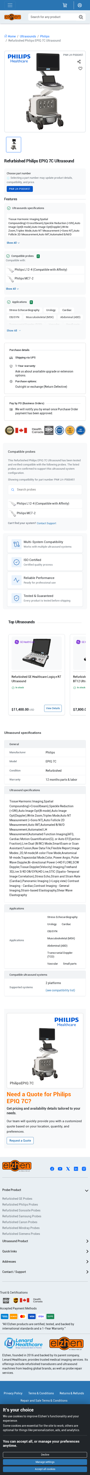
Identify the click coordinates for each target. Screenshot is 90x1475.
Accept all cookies (45, 1469)
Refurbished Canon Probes (19, 1222)
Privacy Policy (13, 1393)
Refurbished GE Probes (17, 1198)
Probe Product (11, 1190)
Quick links (9, 1251)
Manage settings (45, 1462)
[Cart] (65, 5)
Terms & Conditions (41, 1393)
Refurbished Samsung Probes (21, 1216)
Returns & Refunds (72, 1393)
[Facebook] (52, 1168)
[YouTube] (60, 1168)
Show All (12, 242)
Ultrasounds (28, 36)
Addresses (9, 1261)
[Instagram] (84, 1168)
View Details (53, 708)
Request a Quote (20, 1140)
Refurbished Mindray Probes (21, 1228)
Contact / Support (14, 1272)
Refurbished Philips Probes (20, 1204)
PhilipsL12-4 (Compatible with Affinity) (41, 269)
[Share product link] (79, 61)
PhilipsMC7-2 (24, 278)
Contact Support (46, 523)
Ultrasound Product (15, 1241)
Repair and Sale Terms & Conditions (44, 1400)
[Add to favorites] (80, 68)
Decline (45, 1454)
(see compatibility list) (60, 990)
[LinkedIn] (76, 1168)
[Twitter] (68, 1168)
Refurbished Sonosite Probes (21, 1210)
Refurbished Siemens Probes (21, 1233)
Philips (44, 36)
